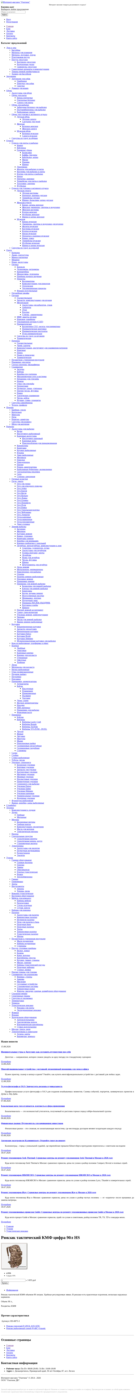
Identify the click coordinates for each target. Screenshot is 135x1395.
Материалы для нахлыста (23, 667)
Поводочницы (23, 462)
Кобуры (20, 372)
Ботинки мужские (30, 133)
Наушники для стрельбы (28, 379)
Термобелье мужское (31, 241)
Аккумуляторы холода (27, 1022)
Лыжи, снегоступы (20, 255)
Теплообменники (24, 877)
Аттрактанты (23, 684)
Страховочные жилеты (27, 843)
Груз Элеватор (23, 515)
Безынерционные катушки (29, 627)
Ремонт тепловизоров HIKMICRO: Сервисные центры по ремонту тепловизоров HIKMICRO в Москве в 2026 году (56, 1175)
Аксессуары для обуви (22, 93)
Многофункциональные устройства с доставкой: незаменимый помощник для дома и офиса (45, 1069)
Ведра (19, 431)
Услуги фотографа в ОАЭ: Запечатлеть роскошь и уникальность (31, 1086)
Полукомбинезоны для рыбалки (31, 110)
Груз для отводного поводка (29, 486)
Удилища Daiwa (24, 786)
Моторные (21, 817)
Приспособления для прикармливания (39, 443)
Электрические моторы (27, 831)
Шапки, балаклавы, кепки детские (37, 200)
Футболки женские (30, 214)
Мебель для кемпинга (21, 898)
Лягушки (21, 736)
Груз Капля (22, 491)
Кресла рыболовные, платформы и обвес (30, 643)
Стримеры (21, 750)
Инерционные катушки (27, 631)
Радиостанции (23, 853)
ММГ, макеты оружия (26, 317)
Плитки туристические (27, 872)
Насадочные (27, 688)
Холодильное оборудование (24, 1017)
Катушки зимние (24, 534)
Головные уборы (24, 150)
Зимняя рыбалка (19, 526)
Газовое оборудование (22, 860)
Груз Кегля (21, 493)
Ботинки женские (30, 126)
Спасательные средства (22, 836)
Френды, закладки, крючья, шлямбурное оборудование (41, 991)
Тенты (20, 929)
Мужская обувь (24, 131)
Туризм (9, 858)
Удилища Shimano (25, 791)
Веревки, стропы (24, 977)
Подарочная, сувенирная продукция (28, 360)
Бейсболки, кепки (30, 157)
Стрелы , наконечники (32, 314)
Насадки (21, 705)
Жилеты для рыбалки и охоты (30, 169)
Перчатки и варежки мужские (35, 236)
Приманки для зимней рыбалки (31, 584)
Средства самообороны (22, 403)
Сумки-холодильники (27, 1027)
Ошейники (22, 81)
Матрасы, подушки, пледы (24, 55)
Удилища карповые (25, 793)
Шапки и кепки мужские (33, 245)
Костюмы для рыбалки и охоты (31, 171)
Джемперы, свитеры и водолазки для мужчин (42, 224)
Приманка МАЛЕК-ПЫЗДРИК (36, 603)
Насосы (15, 834)
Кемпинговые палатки (27, 917)
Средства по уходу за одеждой (25, 248)
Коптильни (17, 412)
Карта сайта (11, 38)
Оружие (15, 295)
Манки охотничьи (20, 257)
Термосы (16, 1003)
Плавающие (27, 691)
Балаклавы (27, 152)
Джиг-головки (23, 524)
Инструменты (18, 886)
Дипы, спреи (22, 700)
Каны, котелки (23, 955)
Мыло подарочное (25, 941)
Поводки (21, 460)
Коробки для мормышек (27, 541)
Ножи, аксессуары (20, 262)
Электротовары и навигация (24, 1031)
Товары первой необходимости (26, 71)
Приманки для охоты (21, 362)
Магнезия (21, 981)
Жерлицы (21, 531)
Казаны (20, 953)
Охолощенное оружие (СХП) (30, 322)
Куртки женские (29, 212)
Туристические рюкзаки (22, 1005)
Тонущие (26, 698)
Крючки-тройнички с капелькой (31, 543)
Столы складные (24, 905)
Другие (20, 731)
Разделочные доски (25, 64)
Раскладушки (23, 903)
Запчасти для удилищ (26, 769)
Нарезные (21, 350)
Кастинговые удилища (27, 772)
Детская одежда (24, 191)
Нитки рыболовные (20, 669)
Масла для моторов (25, 829)
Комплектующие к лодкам (23, 810)
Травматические (24, 357)
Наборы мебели (24, 900)
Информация (12, 1290)
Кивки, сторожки (25, 536)
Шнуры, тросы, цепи (21, 1029)
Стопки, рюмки (24, 970)
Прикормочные (29, 693)
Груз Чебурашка (24, 512)
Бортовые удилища (25, 767)
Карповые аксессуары (27, 436)
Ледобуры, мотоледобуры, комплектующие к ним (39, 545)
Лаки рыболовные (25, 455)
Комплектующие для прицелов (36, 283)
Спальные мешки (19, 993)
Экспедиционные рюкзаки (29, 1010)
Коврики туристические (22, 893)
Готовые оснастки (20, 479)
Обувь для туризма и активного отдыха (29, 114)
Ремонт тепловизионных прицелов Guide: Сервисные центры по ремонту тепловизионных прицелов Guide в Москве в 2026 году (62, 1212)
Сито (19, 474)
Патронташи (22, 386)
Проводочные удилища (27, 781)
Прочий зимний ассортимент (30, 610)
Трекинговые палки (26, 989)
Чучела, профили (19, 405)
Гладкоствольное (24, 298)
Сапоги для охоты (25, 102)
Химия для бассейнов (21, 74)
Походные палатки (25, 927)
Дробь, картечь (23, 345)
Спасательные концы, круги (29, 841)
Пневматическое (24, 324)
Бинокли (21, 267)
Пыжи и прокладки (25, 355)
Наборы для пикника (21, 910)
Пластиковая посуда (21, 57)
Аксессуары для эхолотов (28, 848)
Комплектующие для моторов (30, 827)
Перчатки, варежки (25, 179)
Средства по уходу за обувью (25, 138)
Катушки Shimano (25, 638)
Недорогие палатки (25, 920)
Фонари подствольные (27, 291)
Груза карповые (24, 517)
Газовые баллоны (25, 862)
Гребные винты (24, 824)
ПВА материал (23, 707)
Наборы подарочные (26, 943)
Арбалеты (26, 307)
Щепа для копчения (20, 424)
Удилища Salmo (24, 789)
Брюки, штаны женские (33, 205)
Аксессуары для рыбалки (23, 429)
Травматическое (24, 338)
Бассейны (16, 50)
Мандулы (21, 738)
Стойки (15, 755)
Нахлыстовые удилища (27, 779)
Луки (24, 310)
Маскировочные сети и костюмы (32, 376)
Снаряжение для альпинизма (25, 974)
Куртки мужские (29, 231)
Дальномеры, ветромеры (28, 269)
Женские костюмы (30, 210)
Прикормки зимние (25, 581)
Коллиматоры (28, 281)
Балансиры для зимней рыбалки (36, 586)
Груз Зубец (22, 488)
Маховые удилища (25, 777)
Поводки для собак (25, 83)
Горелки (20, 865)
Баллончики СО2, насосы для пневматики (41, 326)
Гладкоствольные (24, 343)
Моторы (15, 819)
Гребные (21, 815)
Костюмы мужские (30, 229)
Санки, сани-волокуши (27, 612)
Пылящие (26, 696)
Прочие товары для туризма (24, 972)
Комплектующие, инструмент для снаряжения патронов (42, 348)
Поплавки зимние (25, 579)
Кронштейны (23, 272)
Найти (4, 15)
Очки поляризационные (22, 672)
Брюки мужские (29, 221)
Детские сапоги (29, 119)
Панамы (26, 162)
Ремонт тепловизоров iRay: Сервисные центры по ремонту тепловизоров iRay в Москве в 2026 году (48, 1192)
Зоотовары (11, 76)
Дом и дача (11, 48)
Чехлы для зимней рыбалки (29, 619)
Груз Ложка (22, 498)
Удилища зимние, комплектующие (32, 615)
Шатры (20, 936)
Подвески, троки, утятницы (29, 388)
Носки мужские (29, 233)
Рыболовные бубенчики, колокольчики (34, 469)
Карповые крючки (25, 653)
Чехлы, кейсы (23, 398)
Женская (21, 124)
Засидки (20, 369)
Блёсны (20, 717)
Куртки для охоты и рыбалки (30, 174)
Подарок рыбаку (19, 674)
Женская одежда (24, 202)
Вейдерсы (21, 148)
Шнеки (25, 562)
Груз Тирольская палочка (28, 510)
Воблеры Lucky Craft (31, 722)
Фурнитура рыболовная (22, 800)
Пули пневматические (32, 333)
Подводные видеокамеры (28, 850)
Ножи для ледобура (31, 557)
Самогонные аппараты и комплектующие (30, 69)
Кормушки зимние (25, 538)
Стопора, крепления (26, 476)
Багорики (21, 529)
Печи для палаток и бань (28, 922)
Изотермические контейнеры (30, 1024)
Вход (8, 19)
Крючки (15, 646)
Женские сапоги (29, 129)
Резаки (20, 874)
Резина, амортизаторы (27, 467)
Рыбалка (10, 426)
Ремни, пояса (28, 238)
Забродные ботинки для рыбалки (32, 107)
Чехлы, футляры (29, 560)
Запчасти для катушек (27, 629)
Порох (20, 353)
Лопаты (20, 889)
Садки (14, 753)
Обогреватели (23, 869)
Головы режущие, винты (33, 553)
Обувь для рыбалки (20, 105)
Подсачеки (16, 677)
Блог (8, 29)
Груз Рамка (22, 507)
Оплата (9, 33)
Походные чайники (25, 967)
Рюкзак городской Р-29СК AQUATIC (23, 1326)
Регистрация (12, 22)
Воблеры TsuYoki (30, 727)
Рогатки (25, 312)
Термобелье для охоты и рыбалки (32, 181)
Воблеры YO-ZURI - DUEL (34, 729)
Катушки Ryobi (24, 636)
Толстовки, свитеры (26, 183)
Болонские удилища (26, 765)
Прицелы (21, 279)
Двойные (21, 648)
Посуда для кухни (20, 59)
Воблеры (21, 719)
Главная (9, 26)
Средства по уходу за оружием (30, 336)
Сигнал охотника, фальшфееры (26, 364)
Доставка (10, 31)
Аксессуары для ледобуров (34, 550)
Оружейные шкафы (20, 293)
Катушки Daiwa (24, 634)
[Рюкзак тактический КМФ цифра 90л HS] (14, 1269)
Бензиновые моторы (26, 822)
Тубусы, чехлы (18, 760)
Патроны (16, 341)
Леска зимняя (23, 567)
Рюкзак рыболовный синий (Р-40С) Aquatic (26, 1328)
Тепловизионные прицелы (34, 288)
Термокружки (18, 1001)
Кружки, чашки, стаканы (28, 960)
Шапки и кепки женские (33, 217)
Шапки (25, 164)
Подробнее (6, 1061)
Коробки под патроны (27, 374)
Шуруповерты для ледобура (34, 565)
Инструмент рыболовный (28, 434)
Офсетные (21, 660)
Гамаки (15, 879)
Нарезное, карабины (26, 319)
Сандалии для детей (31, 121)
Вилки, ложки (23, 951)
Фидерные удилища (26, 798)
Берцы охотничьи (25, 98)
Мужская (21, 219)
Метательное (22, 303)
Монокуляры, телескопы (28, 274)
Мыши (20, 741)
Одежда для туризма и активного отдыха (30, 188)
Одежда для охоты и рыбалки (25, 143)
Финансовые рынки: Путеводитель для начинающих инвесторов (32, 1123)
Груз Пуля (21, 505)
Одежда (9, 141)
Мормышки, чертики (31, 598)
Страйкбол (11, 805)
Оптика (15, 264)
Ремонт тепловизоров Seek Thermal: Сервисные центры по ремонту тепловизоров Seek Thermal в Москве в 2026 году (57, 1158)
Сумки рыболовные (21, 758)
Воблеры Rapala (29, 724)
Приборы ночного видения (29, 276)
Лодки (14, 812)
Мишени (16, 260)
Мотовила (21, 457)
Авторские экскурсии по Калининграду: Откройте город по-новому (33, 1140)
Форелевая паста (24, 712)
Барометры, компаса (26, 1036)
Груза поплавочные (25, 522)
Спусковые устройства (27, 984)
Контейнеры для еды (26, 958)
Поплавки (16, 679)
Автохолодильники (25, 1020)
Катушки (16, 624)
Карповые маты (29, 441)
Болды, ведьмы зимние (32, 593)
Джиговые (21, 650)
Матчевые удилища (25, 774)
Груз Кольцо (22, 495)
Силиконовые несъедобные (29, 746)
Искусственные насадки (33, 596)
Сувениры (21, 946)
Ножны (20, 381)
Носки (20, 176)
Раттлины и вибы (30, 605)
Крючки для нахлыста (27, 655)
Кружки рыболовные (26, 450)
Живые (20, 734)
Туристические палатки (27, 934)
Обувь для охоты (19, 95)
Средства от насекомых (22, 998)
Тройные (21, 662)
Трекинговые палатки (27, 931)
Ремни (20, 393)
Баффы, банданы (29, 155)
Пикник (10, 407)
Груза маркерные (24, 519)
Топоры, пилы (23, 891)
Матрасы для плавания (22, 52)
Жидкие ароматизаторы (27, 703)
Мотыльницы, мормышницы (30, 569)
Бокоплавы (27, 591)
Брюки (20, 145)
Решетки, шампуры (20, 419)
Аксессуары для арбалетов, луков (37, 305)
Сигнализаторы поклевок (28, 472)
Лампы (20, 867)
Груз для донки (23, 484)
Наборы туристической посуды (31, 965)
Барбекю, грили (19, 410)
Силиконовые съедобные (28, 748)
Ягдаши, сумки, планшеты (29, 400)
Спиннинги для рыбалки (28, 784)
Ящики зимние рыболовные (29, 622)
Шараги (25, 607)
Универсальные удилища (28, 796)
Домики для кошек (20, 88)
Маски (25, 160)
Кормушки (21, 448)
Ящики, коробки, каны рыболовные (28, 803)
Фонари (15, 1015)
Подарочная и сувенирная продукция (28, 939)
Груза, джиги (17, 481)
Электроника (17, 846)
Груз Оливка (22, 500)
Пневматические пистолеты (34, 331)
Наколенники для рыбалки (29, 572)
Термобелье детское (31, 198)
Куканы (20, 453)
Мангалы (16, 414)
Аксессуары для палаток (28, 915)
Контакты (10, 36)
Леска (14, 665)
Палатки (15, 912)
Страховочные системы (27, 986)
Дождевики (22, 167)
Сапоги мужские (29, 136)
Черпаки (21, 617)
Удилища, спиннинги (21, 762)
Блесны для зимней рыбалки (35, 588)
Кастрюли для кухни (26, 62)
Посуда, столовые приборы (24, 948)
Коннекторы (22, 445)
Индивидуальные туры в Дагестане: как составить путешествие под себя (36, 1052)
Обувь (9, 90)
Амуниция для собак (21, 79)
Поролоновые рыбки (26, 743)
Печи (14, 417)
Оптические (27, 286)
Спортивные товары (21, 996)
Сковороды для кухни (27, 67)
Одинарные (22, 657)
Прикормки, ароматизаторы (24, 681)
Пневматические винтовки (34, 329)
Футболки (21, 186)
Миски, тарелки (24, 962)
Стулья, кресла (23, 908)
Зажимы (20, 979)
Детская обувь (23, 117)
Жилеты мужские (30, 226)
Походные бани (24, 924)
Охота (9, 250)
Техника (10, 808)
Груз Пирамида (24, 503)
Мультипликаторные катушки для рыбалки (36, 641)
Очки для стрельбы (25, 383)
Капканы (16, 252)
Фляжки (15, 1012)
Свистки (21, 86)
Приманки (16, 715)
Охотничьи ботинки (26, 100)
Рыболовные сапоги (26, 112)
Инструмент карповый (32, 438)
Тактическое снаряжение (28, 395)
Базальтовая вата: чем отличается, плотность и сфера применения (33, 1106)
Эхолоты (21, 855)
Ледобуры (26, 555)
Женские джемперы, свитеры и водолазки (41, 207)
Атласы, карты (23, 1034)
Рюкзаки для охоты (25, 1008)
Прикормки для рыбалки (28, 710)
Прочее (20, 465)
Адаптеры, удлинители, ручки (35, 548)
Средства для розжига (21, 422)
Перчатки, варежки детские (34, 195)
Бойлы (20, 686)
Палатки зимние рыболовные (30, 576)
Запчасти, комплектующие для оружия (34, 300)
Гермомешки (17, 881)
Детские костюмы (30, 193)
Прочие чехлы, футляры (28, 391)
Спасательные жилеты (27, 839)
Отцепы (20, 574)
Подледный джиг (30, 600)
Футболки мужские (31, 243)
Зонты (14, 884)
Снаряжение (17, 367)
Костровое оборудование (23, 896)
